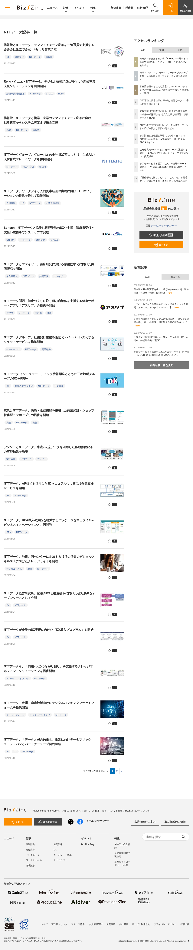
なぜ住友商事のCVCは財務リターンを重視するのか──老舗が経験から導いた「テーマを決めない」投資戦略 (164, 153)
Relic (61, 93)
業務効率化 (12, 276)
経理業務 (40, 239)
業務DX (54, 239)
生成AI (42, 166)
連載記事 (30, 865)
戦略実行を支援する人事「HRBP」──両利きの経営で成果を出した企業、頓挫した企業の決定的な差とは (164, 62)
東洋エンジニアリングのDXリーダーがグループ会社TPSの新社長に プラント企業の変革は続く (164, 76)
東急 (35, 422)
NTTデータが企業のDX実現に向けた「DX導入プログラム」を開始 (48, 629)
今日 (143, 50)
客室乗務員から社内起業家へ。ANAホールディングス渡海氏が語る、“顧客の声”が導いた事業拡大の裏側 (164, 90)
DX (7, 385)
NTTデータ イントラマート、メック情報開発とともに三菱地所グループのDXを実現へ (49, 376)
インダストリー (34, 854)
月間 (180, 50)
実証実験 (10, 459)
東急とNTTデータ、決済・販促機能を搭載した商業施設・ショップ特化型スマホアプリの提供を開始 (49, 412)
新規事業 (116, 7)
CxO (8, 129)
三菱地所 (59, 385)
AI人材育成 (28, 166)
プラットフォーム (15, 714)
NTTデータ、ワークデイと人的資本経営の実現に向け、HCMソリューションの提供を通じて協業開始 (49, 193)
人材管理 (10, 203)
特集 (93, 7)
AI (7, 751)
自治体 (38, 312)
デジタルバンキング (40, 714)
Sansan (10, 239)
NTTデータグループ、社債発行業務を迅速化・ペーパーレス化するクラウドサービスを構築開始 (49, 339)
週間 (161, 50)
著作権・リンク (59, 924)
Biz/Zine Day (87, 844)
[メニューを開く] (7, 7)
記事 (66, 7)
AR (8, 495)
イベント (79, 7)
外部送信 (184, 924)
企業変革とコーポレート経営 (122, 863)
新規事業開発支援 (15, 93)
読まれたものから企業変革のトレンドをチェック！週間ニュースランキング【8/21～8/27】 (161, 305)
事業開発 (30, 844)
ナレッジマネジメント (17, 678)
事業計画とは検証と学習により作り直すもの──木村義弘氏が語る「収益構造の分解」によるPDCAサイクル (164, 139)
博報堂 (49, 56)
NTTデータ (34, 56)
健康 (49, 312)
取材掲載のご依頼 (175, 821)
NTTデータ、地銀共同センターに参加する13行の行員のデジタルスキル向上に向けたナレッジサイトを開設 (49, 558)
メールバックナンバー (164, 225)
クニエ (49, 93)
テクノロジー (60, 860)
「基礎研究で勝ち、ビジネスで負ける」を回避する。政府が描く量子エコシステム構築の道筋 (163, 179)
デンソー (41, 459)
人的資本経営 (52, 203)
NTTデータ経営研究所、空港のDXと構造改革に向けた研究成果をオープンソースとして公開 (49, 595)
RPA (8, 532)
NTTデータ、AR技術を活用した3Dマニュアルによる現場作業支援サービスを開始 (49, 485)
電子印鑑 (46, 349)
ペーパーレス (13, 349)
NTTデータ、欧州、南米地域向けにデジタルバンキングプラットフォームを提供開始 (49, 704)
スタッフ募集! (78, 924)
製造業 (129, 7)
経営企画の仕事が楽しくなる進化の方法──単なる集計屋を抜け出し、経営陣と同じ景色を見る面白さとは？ (161, 320)
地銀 (30, 568)
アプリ (9, 312)
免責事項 (110, 924)
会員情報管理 (96, 924)
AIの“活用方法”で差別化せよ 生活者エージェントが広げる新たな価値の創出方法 (164, 126)
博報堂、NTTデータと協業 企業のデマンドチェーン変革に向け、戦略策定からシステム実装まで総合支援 (49, 120)
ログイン (163, 244)
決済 (8, 422)
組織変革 (30, 849)
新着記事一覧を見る (161, 365)
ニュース (52, 7)
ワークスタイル (34, 860)
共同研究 (43, 276)
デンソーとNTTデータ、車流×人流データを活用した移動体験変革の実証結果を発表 (48, 449)
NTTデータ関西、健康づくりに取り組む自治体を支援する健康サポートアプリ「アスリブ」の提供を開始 (49, 302)
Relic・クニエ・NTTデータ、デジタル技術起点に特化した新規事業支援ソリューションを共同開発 (49, 83)
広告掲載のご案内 (144, 821)
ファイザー (59, 276)
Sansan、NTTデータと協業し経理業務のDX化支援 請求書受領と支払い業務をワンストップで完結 (49, 229)
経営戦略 (58, 844)
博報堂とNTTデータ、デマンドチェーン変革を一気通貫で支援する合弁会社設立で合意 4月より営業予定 (49, 47)
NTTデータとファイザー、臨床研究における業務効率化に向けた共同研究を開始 (49, 266)
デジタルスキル (14, 568)
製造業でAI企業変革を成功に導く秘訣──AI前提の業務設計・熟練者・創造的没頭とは (161, 291)
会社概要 (123, 924)
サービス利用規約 (141, 924)
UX (8, 56)
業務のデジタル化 (24, 385)
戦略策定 (19, 56)
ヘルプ (44, 924)
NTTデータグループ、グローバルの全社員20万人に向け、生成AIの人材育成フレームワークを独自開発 (49, 156)
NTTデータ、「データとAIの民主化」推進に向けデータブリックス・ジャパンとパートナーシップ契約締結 (47, 741)
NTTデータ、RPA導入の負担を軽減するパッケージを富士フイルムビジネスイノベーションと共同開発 (49, 522)
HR (22, 203)
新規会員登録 (162, 235)
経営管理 (142, 7)
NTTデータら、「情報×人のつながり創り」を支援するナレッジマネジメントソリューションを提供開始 (48, 668)
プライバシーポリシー (165, 924)
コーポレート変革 (63, 854)
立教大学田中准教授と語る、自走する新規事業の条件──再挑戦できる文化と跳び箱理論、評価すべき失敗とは (164, 114)
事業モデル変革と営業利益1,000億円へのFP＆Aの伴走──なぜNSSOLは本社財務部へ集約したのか (164, 167)
